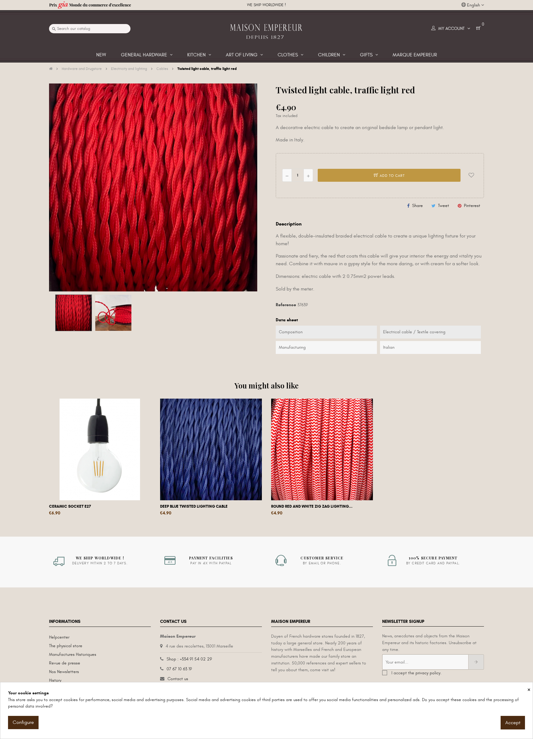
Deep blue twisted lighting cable (194, 506)
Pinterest (472, 205)
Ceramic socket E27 (70, 506)
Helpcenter (59, 637)
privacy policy (427, 673)
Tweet (443, 205)
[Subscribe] (476, 662)
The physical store (65, 645)
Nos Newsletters (64, 671)
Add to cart (391, 175)
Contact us (177, 678)
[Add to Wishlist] (471, 175)
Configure (23, 722)
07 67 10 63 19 (179, 669)
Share (417, 205)
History (55, 680)
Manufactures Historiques (72, 654)
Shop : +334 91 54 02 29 (189, 659)
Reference (286, 304)
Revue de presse (64, 663)
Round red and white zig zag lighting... (312, 506)
